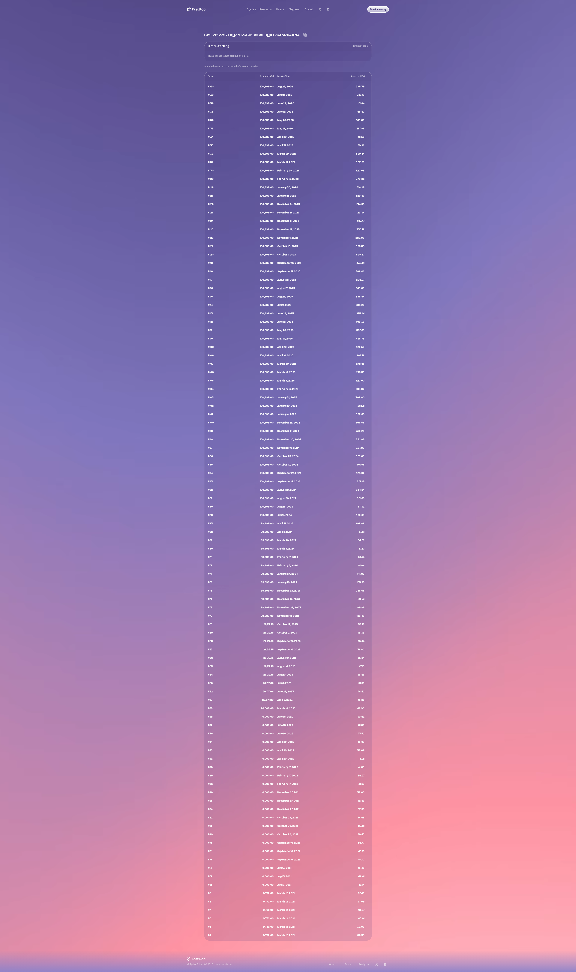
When (332, 964)
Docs (348, 964)
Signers (294, 9)
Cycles (251, 9)
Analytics (363, 964)
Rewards (266, 9)
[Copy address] (305, 35)
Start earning (378, 9)
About (309, 9)
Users (280, 9)
